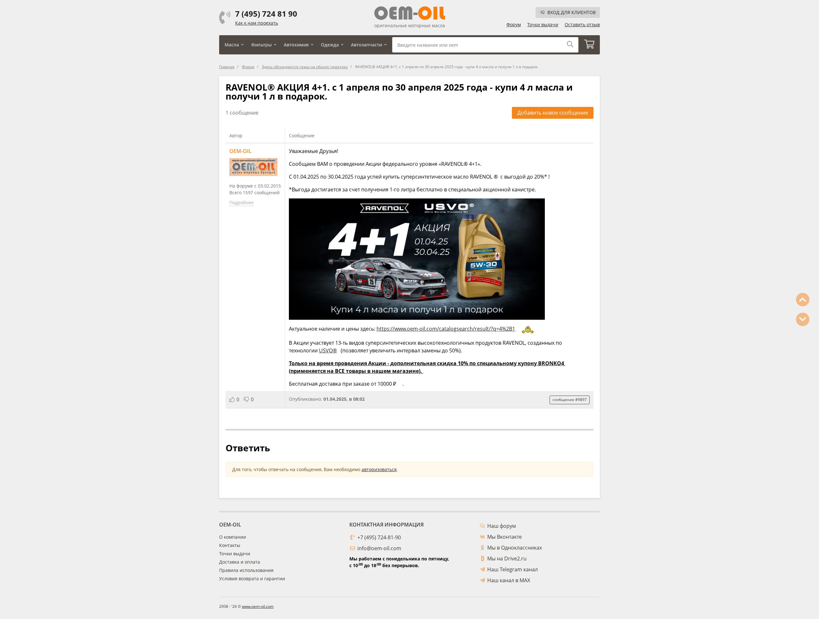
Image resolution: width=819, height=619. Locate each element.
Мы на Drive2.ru (507, 558)
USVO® (328, 350)
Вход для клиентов (571, 12)
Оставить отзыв (582, 24)
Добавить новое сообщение (552, 112)
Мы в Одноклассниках (514, 547)
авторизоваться (379, 469)
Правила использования (246, 570)
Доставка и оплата (239, 562)
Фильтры (261, 45)
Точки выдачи (542, 24)
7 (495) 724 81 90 (266, 14)
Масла (232, 45)
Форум (513, 24)
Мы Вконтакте (504, 536)
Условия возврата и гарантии (252, 578)
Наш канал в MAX (508, 580)
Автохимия (296, 45)
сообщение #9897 (570, 399)
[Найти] (570, 44)
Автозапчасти (366, 45)
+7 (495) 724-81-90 (379, 537)
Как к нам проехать (256, 23)
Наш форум (501, 525)
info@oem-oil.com (379, 548)
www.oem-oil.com (258, 606)
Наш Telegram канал (512, 569)
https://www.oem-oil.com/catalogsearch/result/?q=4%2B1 (446, 328)
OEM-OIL (240, 151)
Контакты (229, 545)
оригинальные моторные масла (409, 25)
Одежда (330, 45)
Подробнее (241, 202)
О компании (232, 537)
